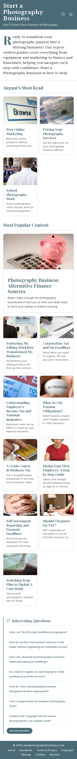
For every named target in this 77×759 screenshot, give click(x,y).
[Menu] (71, 15)
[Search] (63, 14)
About (11, 750)
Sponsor (55, 754)
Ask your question (19, 730)
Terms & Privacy (47, 750)
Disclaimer (26, 750)
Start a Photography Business (23, 12)
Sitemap (26, 754)
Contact (40, 754)
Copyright (67, 750)
